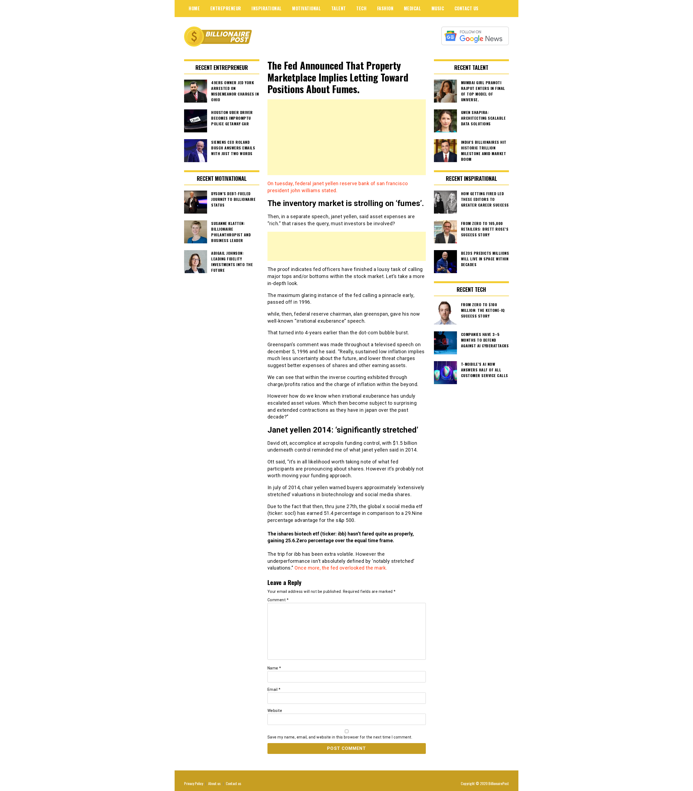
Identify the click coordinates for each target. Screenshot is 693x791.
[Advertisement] (346, 137)
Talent (338, 8)
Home (194, 8)
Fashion (385, 8)
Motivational (306, 8)
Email (274, 689)
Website (274, 710)
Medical (412, 8)
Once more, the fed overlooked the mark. (341, 568)
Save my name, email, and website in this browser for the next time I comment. (340, 737)
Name (274, 668)
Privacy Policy (193, 783)
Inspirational (266, 8)
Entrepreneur (225, 8)
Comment (278, 600)
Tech (361, 8)
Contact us (233, 783)
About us (214, 783)
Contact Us (467, 8)
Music (438, 8)
